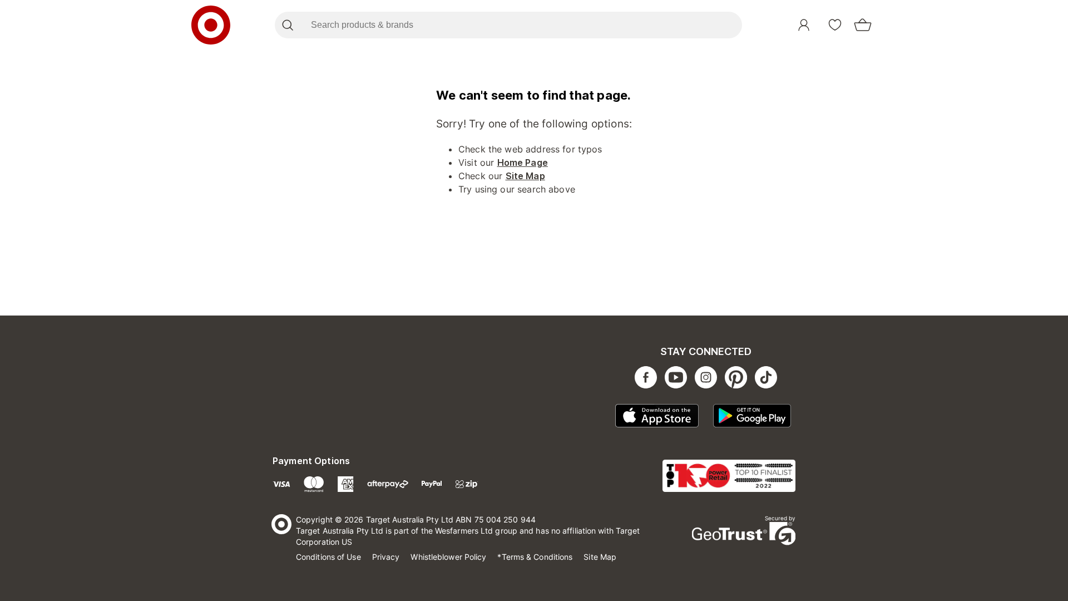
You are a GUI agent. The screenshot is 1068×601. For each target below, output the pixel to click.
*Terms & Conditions (534, 556)
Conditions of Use (328, 556)
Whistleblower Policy (448, 556)
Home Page (522, 162)
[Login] (804, 25)
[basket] (863, 25)
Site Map (525, 175)
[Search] (287, 25)
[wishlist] (835, 25)
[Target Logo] (210, 25)
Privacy (386, 556)
